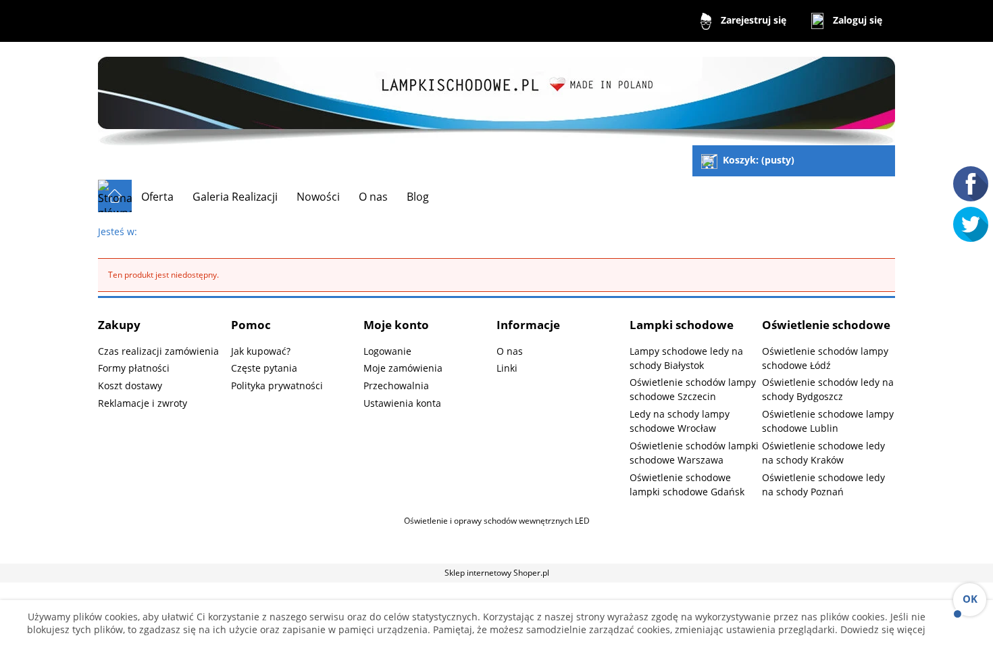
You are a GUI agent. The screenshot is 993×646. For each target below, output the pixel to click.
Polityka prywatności (277, 385)
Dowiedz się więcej (881, 629)
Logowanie (387, 351)
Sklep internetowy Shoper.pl (496, 572)
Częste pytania (264, 368)
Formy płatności (134, 368)
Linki (506, 368)
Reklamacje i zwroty (142, 403)
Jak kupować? (260, 351)
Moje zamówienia (402, 368)
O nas (509, 351)
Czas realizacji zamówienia (158, 351)
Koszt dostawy (130, 385)
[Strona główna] (496, 95)
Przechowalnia (396, 385)
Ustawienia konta (402, 403)
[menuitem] (157, 197)
